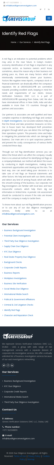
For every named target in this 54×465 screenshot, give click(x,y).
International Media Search (16, 294)
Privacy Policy (34, 456)
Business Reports (12, 272)
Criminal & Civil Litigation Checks (18, 304)
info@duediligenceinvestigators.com (21, 5)
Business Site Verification (15, 283)
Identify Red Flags (12, 310)
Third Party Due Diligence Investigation (21, 241)
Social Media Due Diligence (16, 288)
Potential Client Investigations (17, 235)
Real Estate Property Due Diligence (20, 257)
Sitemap (30, 459)
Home (13, 42)
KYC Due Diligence (12, 251)
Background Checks (13, 262)
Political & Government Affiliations (19, 299)
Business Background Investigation (20, 230)
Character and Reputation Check (18, 315)
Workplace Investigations (15, 278)
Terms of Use (20, 456)
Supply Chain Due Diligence (16, 246)
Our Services (25, 42)
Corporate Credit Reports (15, 267)
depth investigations (13, 120)
